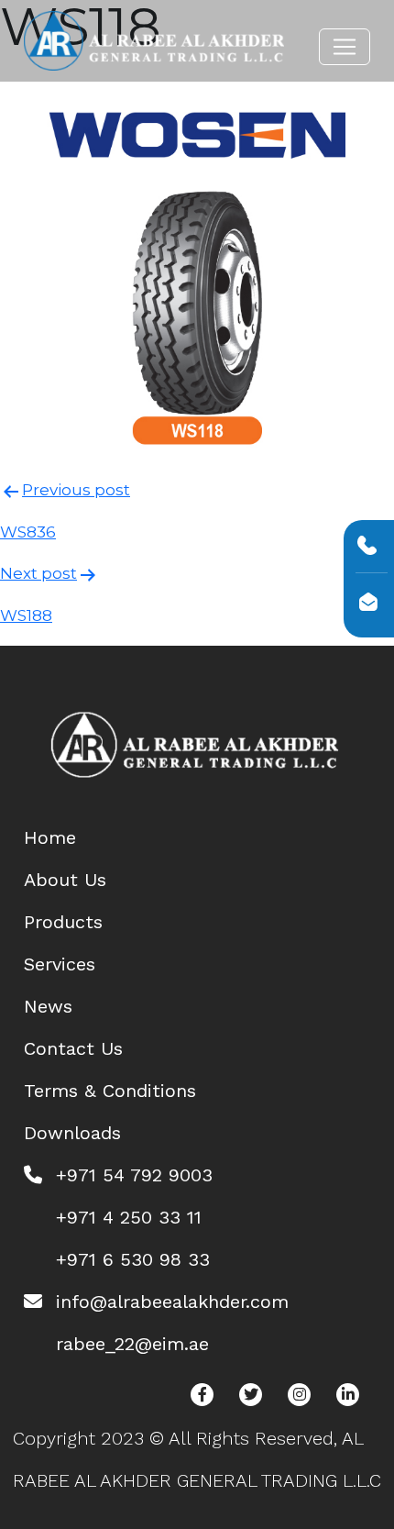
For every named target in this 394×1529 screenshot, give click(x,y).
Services (59, 964)
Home (50, 837)
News (48, 1006)
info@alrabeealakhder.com (172, 1302)
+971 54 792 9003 (134, 1175)
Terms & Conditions (110, 1091)
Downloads (72, 1133)
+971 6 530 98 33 (133, 1259)
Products (63, 922)
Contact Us (73, 1048)
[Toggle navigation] (344, 46)
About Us (65, 880)
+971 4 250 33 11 (129, 1217)
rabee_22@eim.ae (132, 1344)
